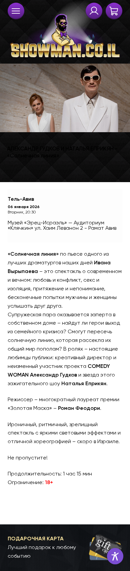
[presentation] (16, 11)
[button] (65, 547)
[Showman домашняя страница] (65, 30)
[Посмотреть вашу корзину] (114, 11)
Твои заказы (94, 11)
